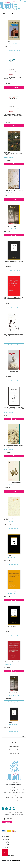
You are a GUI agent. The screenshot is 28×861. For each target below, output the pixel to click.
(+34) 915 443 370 (14, 800)
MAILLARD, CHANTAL (12, 43)
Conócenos (14, 742)
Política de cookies (14, 750)
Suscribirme (7, 822)
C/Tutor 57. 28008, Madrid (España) (14, 797)
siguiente (24, 17)
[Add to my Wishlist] (18, 22)
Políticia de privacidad (14, 746)
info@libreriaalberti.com (14, 803)
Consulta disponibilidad (14, 50)
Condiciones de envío (14, 753)
